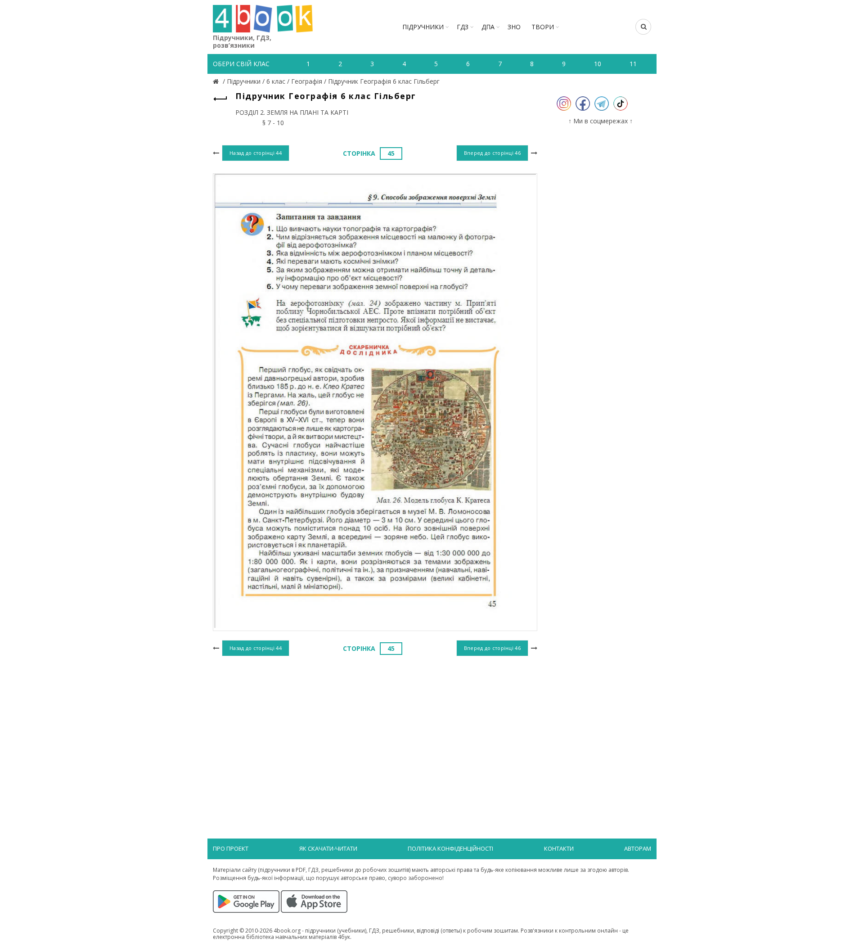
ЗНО (514, 27)
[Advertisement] (375, 732)
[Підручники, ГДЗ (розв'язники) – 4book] (217, 81)
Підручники (423, 27)
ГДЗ (462, 27)
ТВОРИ (542, 27)
